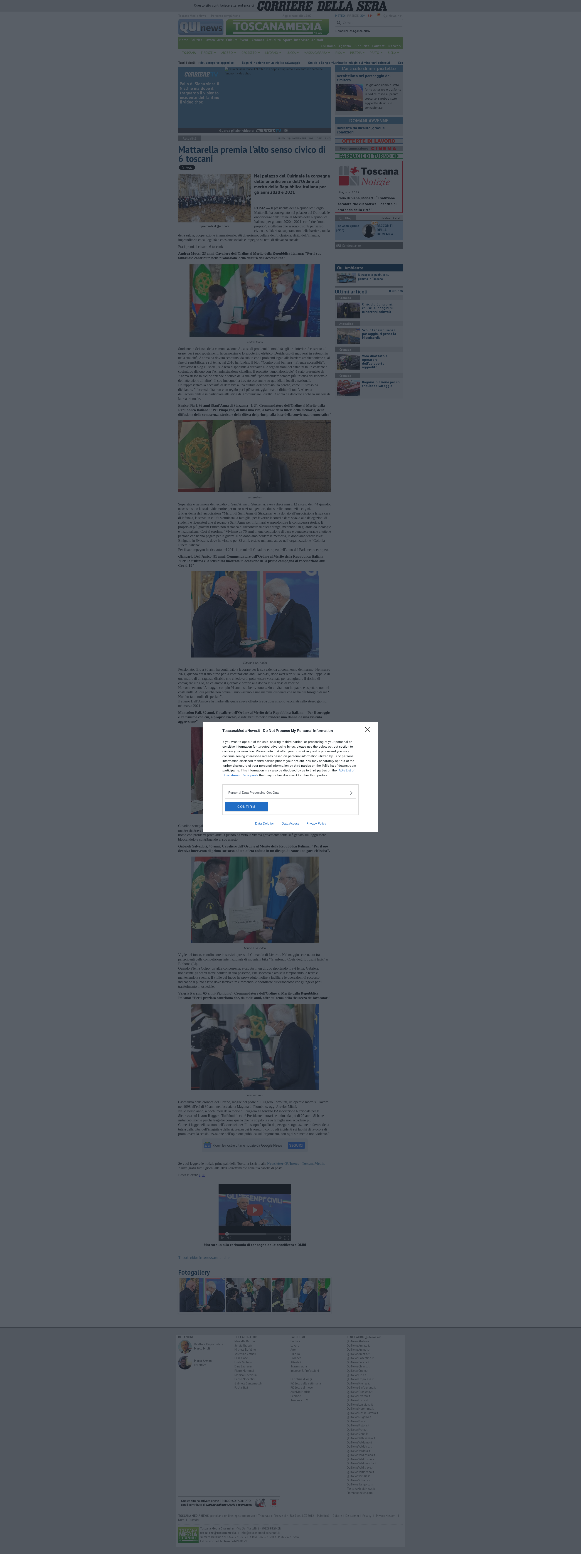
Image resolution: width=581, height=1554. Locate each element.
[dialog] (290, 777)
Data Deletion (265, 823)
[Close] (369, 731)
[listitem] (290, 792)
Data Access (290, 823)
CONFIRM (246, 806)
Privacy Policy (316, 823)
